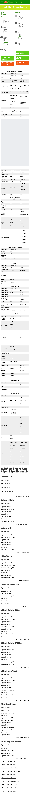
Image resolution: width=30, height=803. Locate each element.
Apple (2, 12)
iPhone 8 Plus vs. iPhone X (9, 764)
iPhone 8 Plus (3, 15)
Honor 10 (22, 75)
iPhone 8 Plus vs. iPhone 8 (9, 778)
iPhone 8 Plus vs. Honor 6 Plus (10, 781)
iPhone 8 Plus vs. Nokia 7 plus (10, 768)
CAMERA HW (5, 43)
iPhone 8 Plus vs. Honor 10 (9, 787)
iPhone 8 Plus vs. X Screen (9, 791)
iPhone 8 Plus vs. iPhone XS (9, 774)
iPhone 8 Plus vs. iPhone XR (9, 761)
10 (19, 12)
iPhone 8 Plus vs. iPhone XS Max (11, 771)
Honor (17, 12)
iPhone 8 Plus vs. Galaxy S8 (9, 784)
